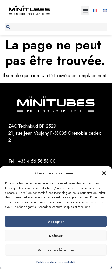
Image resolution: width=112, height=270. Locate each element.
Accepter (56, 221)
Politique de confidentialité (55, 262)
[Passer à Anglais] (105, 10)
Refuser (56, 236)
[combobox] (56, 27)
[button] (104, 173)
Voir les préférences (56, 250)
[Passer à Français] (95, 10)
